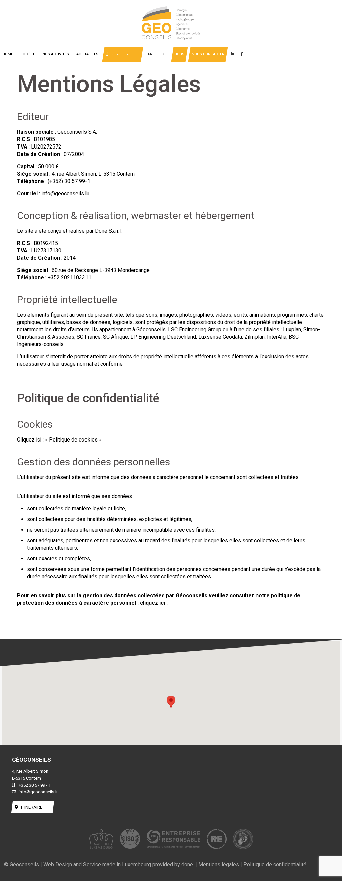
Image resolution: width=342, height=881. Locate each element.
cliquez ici (153, 603)
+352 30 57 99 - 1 (35, 785)
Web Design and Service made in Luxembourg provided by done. (118, 864)
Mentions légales (218, 864)
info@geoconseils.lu (39, 791)
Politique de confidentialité (274, 864)
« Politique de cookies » (73, 439)
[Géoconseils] (171, 24)
